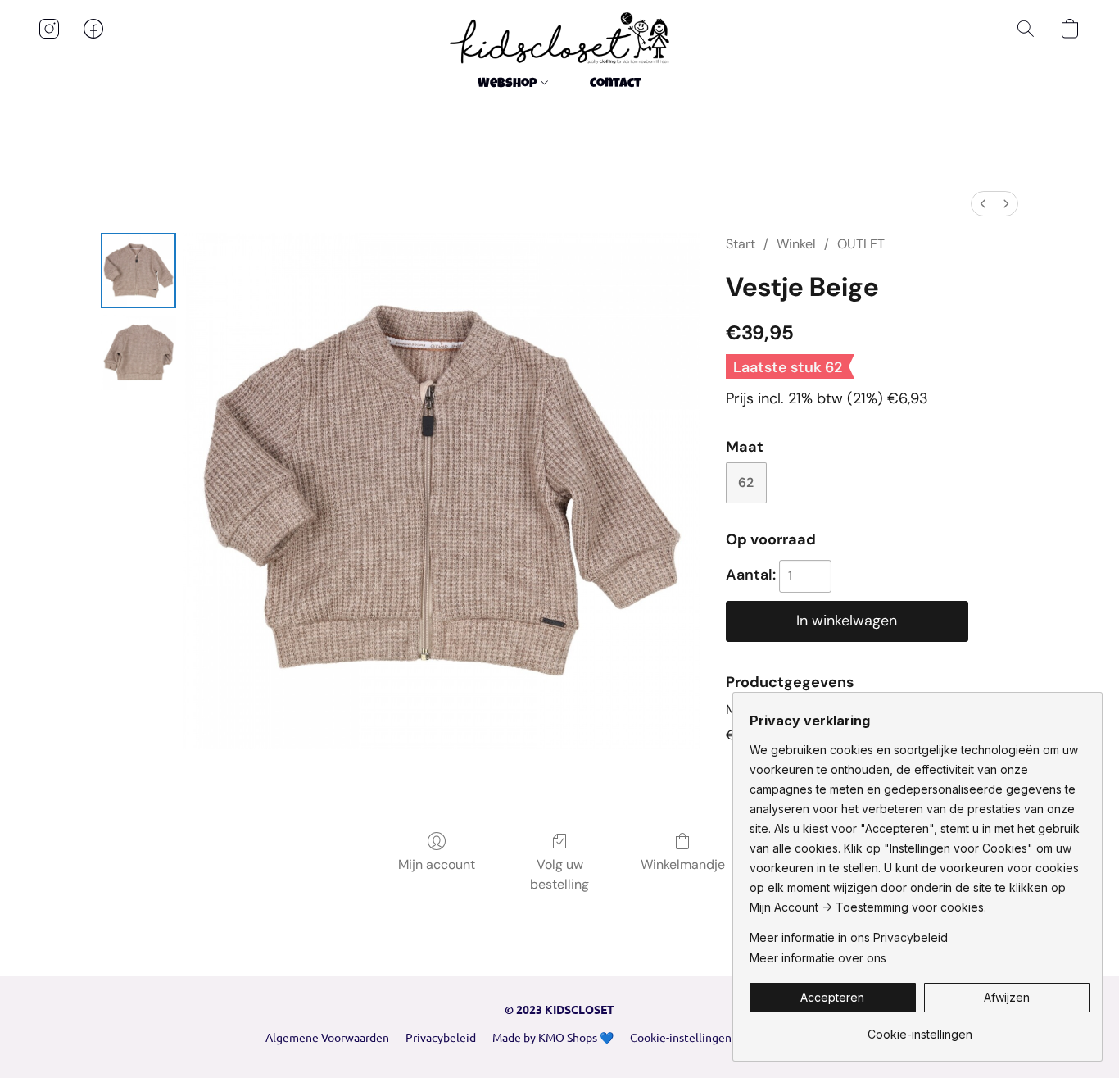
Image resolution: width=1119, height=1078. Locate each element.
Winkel (796, 243)
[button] (559, 38)
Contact (615, 84)
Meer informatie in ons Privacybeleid (849, 937)
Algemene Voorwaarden (327, 1037)
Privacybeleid (440, 1037)
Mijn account (436, 864)
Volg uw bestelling (559, 874)
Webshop (509, 84)
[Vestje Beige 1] (138, 352)
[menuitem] (983, 204)
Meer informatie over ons (818, 958)
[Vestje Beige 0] (138, 270)
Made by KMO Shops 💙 (553, 1037)
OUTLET (861, 243)
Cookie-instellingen (681, 1037)
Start (740, 243)
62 (746, 482)
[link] (920, 1028)
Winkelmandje (683, 864)
